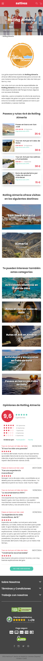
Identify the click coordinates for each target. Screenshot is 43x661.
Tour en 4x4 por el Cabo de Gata (14, 446)
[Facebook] (14, 646)
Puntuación (20, 440)
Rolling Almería (8, 36)
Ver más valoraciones (21, 568)
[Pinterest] (28, 646)
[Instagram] (19, 646)
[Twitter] (23, 646)
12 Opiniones (20, 428)
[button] (37, 3)
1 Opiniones (20, 430)
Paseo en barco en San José (13, 468)
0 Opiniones (20, 433)
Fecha (30, 440)
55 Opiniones (20, 425)
